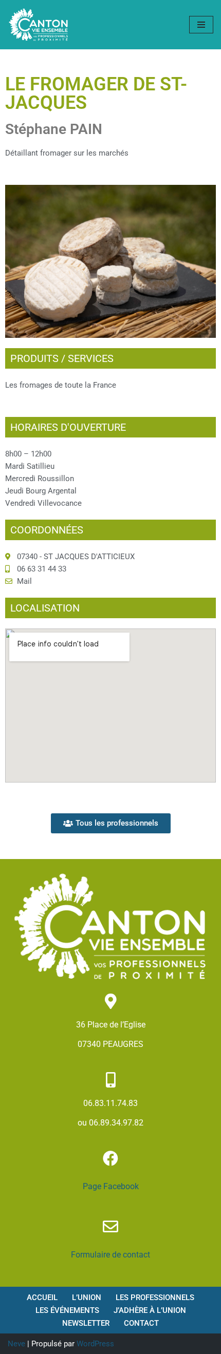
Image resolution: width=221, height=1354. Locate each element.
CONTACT (141, 1323)
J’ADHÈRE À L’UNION (150, 1310)
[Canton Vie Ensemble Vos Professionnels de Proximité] (38, 24)
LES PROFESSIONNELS (155, 1297)
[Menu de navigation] (201, 24)
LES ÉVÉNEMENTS (67, 1310)
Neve (16, 1343)
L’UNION (86, 1297)
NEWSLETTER (85, 1323)
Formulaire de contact (110, 1255)
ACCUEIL (42, 1297)
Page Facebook (111, 1186)
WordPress (95, 1343)
